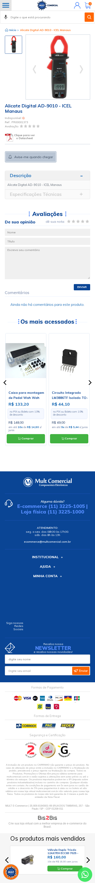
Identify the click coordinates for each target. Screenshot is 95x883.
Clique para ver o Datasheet (24, 136)
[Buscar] (89, 17)
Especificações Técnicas (36, 194)
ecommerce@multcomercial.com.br (47, 541)
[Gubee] (64, 757)
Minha (76, 5)
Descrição (20, 175)
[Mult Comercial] (47, 5)
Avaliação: (12, 126)
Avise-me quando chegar (33, 157)
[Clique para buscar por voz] (5, 17)
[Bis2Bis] (31, 757)
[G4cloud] (47, 757)
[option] (13, 45)
